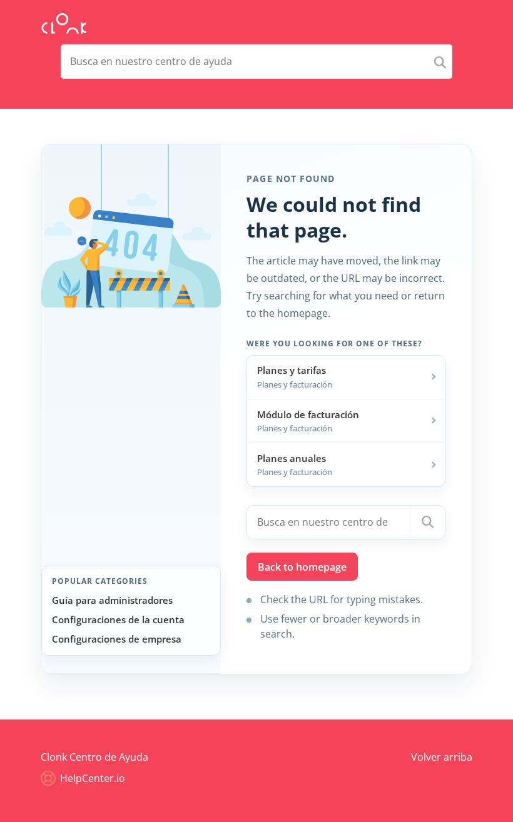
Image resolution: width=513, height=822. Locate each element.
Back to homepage (302, 567)
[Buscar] (427, 522)
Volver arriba (441, 757)
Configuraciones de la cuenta (118, 619)
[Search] (440, 61)
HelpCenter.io (91, 778)
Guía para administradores (112, 600)
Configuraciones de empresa (116, 639)
